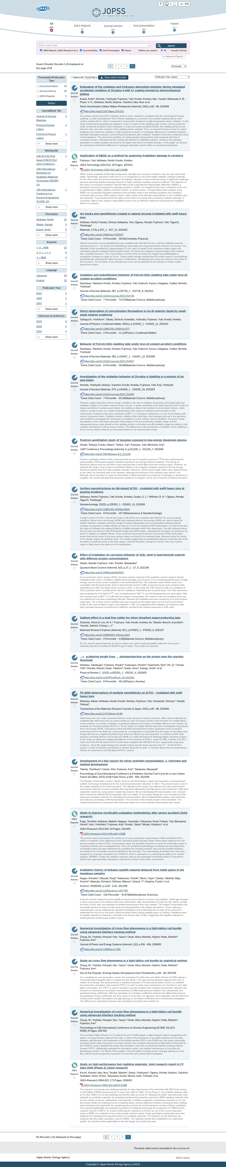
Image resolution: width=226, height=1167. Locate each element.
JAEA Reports (82, 27)
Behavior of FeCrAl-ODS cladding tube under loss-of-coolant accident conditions (133, 344)
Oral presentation (143, 27)
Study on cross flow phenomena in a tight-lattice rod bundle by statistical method (133, 960)
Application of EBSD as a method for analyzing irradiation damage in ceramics (131, 155)
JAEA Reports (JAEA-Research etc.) (60, 50)
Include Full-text (179, 50)
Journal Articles (113, 27)
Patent (174, 25)
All (52, 25)
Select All (78, 77)
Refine (51, 103)
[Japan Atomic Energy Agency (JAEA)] (43, 9)
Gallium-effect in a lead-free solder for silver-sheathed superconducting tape (130, 617)
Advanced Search (174, 56)
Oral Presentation (111, 50)
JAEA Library (183, 1158)
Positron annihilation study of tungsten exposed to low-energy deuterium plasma (133, 440)
